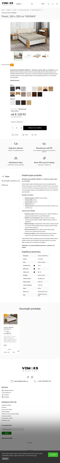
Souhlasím (53, 454)
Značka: (15, 110)
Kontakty (4, 407)
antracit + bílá (7, 352)
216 (39, 268)
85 (38, 272)
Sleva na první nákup (7, 409)
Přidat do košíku (35, 128)
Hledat (6, 433)
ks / (30, 442)
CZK (43, 3)
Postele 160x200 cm (43, 255)
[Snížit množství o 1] (13, 128)
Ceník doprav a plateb (7, 418)
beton (14, 352)
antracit (9, 349)
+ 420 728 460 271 (44, 381)
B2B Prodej (30, 450)
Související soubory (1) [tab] (11, 181)
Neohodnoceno (22, 108)
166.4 (39, 265)
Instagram (32, 377)
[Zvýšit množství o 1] (21, 128)
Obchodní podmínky (6, 416)
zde (35, 455)
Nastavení (5, 458)
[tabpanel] (11, 333)
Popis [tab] (7, 176)
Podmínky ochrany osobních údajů (10, 414)
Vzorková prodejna (6, 405)
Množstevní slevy (6, 420)
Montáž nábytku (6, 411)
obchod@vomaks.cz (21, 381)
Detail (5, 345)
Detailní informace (14, 80)
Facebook (28, 377)
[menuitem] (19, 4)
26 (40, 272)
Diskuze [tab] (5, 185)
